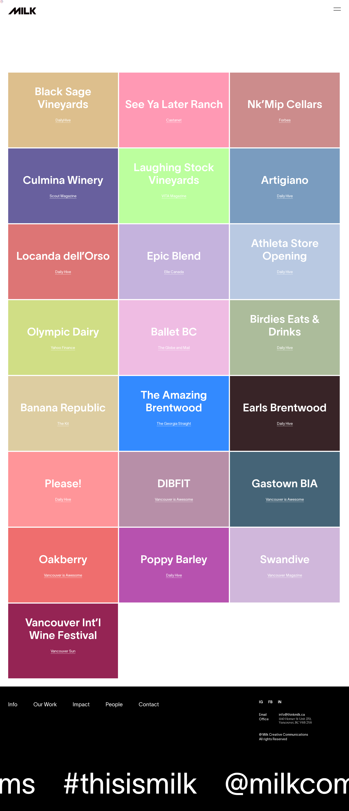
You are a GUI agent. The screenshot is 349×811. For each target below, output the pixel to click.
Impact (81, 704)
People (114, 704)
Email (263, 714)
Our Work (45, 704)
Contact (149, 704)
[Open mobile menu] (337, 9)
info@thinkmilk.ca (292, 714)
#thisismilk (92, 783)
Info (12, 704)
